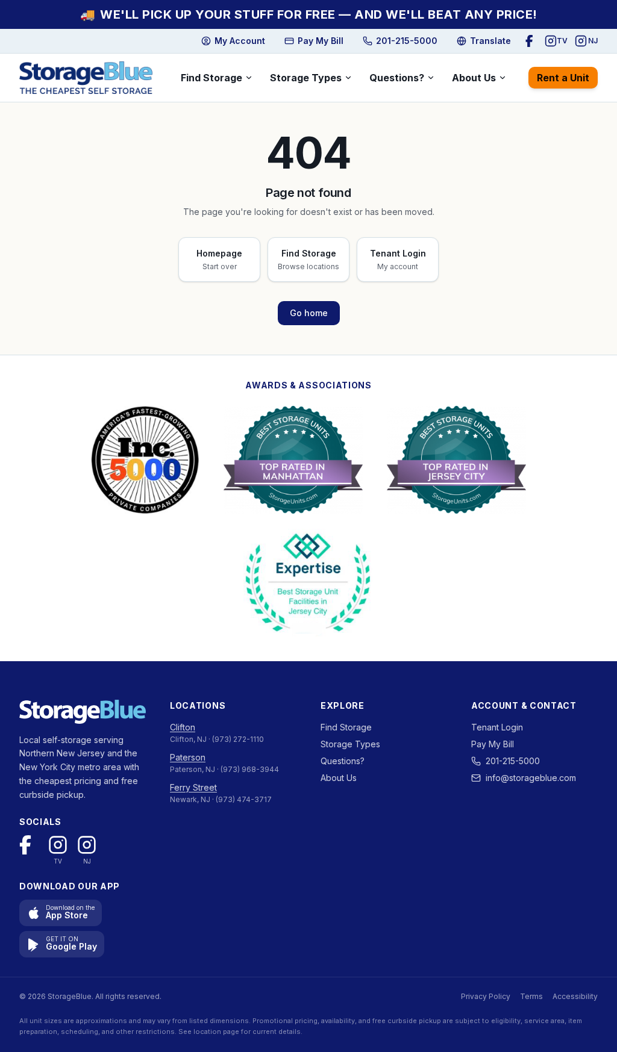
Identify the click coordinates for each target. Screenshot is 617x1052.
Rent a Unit (563, 78)
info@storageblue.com (531, 778)
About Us (474, 78)
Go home (309, 313)
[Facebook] (531, 41)
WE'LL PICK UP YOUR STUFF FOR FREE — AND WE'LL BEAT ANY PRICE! (308, 14)
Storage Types (306, 78)
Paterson (187, 757)
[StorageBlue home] (85, 77)
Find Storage (211, 78)
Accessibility (575, 996)
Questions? (396, 78)
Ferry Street (193, 787)
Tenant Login (497, 727)
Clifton (182, 727)
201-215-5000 (513, 761)
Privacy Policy (485, 996)
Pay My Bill (492, 744)
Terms (531, 996)
